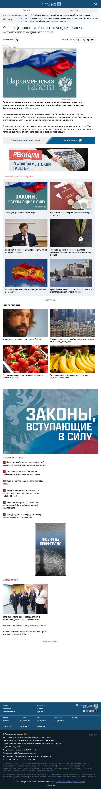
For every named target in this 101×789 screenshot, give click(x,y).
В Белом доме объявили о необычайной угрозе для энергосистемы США (24, 633)
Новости (74, 10)
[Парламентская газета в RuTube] (96, 711)
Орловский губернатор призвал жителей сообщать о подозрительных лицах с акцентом (24, 463)
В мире (40, 709)
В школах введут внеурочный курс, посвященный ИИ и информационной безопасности (21, 505)
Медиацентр (25, 721)
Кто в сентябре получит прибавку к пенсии (43, 21)
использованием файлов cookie (70, 781)
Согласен (50, 785)
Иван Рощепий (13, 47)
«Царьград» (31, 108)
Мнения (75, 718)
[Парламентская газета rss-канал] (84, 711)
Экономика (41, 706)
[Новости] (80, 40)
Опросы (23, 718)
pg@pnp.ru (31, 759)
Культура (41, 712)
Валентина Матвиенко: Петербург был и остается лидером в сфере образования (21, 618)
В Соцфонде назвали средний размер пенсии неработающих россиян (54, 15)
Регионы (6, 721)
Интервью (41, 721)
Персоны (58, 718)
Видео (5, 718)
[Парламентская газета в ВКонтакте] (87, 711)
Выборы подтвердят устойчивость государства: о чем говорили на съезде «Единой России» (21, 493)
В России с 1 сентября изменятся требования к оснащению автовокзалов (21, 473)
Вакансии (41, 726)
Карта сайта (93, 735)
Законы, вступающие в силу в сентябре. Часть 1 (25, 625)
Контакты (7, 726)
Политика (6, 706)
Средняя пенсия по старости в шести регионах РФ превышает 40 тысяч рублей (59, 18)
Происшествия (9, 712)
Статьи (26, 10)
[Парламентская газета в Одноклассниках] (93, 711)
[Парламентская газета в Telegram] (90, 711)
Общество (7, 709)
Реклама (23, 726)
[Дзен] (90, 40)
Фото (39, 718)
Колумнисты (59, 721)
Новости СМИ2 (48, 300)
